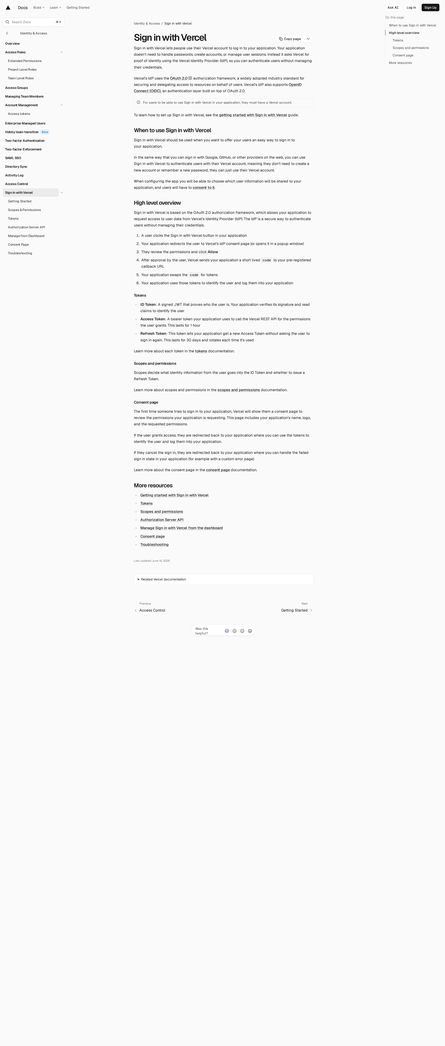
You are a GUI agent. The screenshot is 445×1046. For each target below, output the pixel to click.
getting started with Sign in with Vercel (253, 115)
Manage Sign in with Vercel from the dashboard (181, 527)
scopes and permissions (238, 389)
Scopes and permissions (155, 363)
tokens (201, 351)
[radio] (227, 631)
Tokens (140, 295)
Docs (23, 7)
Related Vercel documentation (163, 579)
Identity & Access (147, 23)
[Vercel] (8, 7)
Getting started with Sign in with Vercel (174, 495)
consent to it (204, 187)
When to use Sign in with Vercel (172, 130)
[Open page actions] (308, 39)
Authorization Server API (161, 519)
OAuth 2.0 (179, 78)
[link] (411, 7)
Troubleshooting (154, 544)
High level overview (157, 202)
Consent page (146, 402)
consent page (218, 469)
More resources (153, 485)
